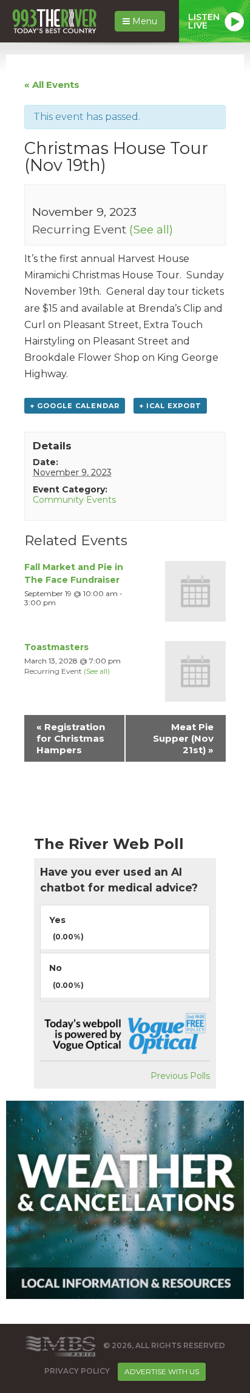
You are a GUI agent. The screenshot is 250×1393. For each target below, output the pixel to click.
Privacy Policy (77, 1370)
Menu (143, 21)
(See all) (151, 229)
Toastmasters (56, 647)
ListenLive (204, 21)
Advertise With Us (161, 1371)
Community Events (74, 499)
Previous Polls (180, 1075)
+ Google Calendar (75, 405)
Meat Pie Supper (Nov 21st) (183, 738)
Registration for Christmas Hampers (70, 738)
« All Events (51, 84)
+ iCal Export (170, 405)
